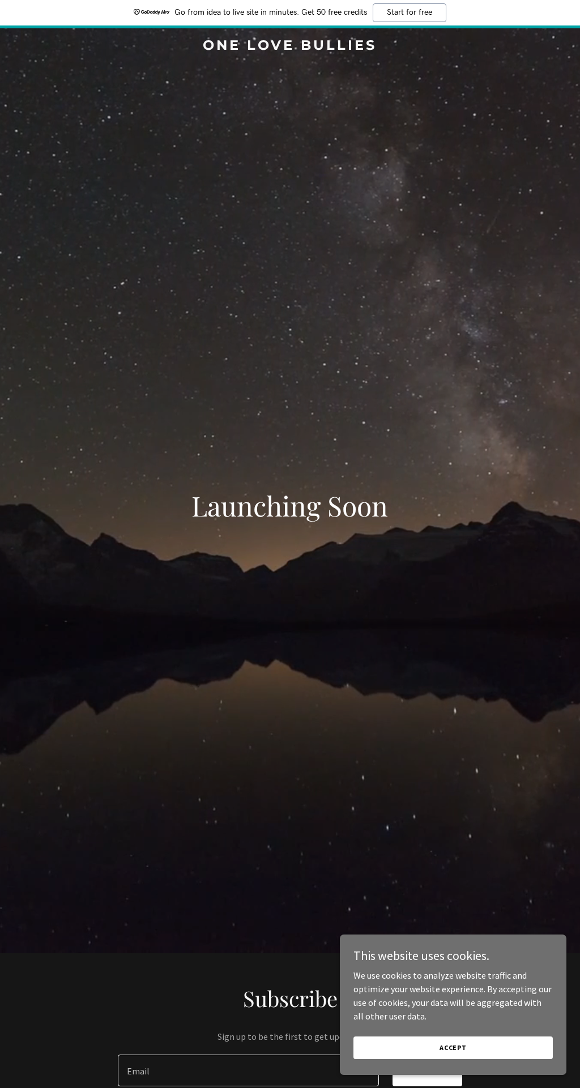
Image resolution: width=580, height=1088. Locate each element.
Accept (453, 1047)
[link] (289, 46)
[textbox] (248, 1070)
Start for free (409, 12)
